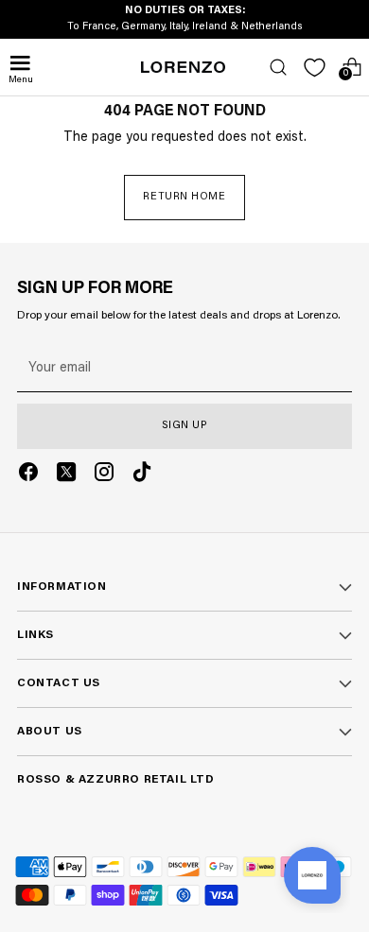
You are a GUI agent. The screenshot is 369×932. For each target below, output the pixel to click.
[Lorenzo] (183, 67)
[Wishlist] (314, 67)
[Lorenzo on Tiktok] (142, 475)
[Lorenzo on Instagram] (104, 475)
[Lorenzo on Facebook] (28, 475)
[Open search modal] (277, 67)
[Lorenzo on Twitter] (66, 475)
